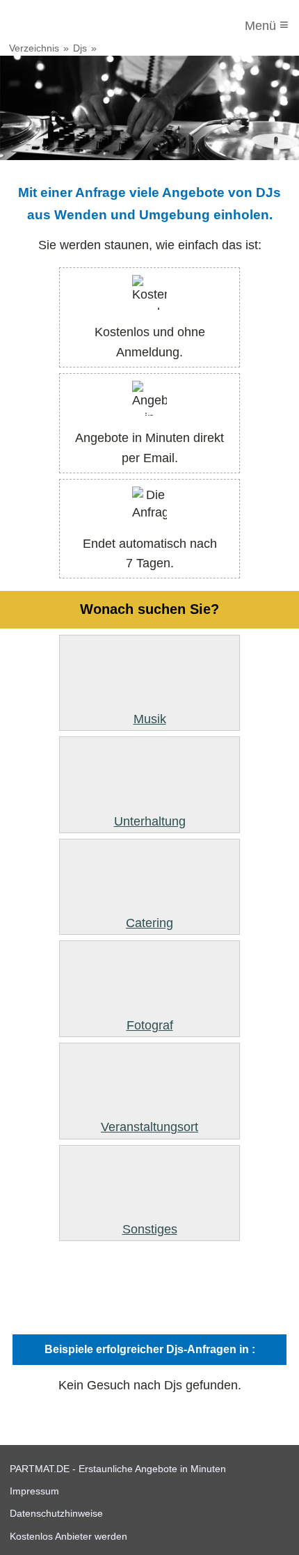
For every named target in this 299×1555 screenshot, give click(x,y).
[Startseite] (67, 26)
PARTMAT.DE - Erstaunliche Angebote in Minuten (118, 1468)
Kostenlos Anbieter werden (68, 1536)
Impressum (34, 1491)
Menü (267, 24)
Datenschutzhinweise (56, 1513)
